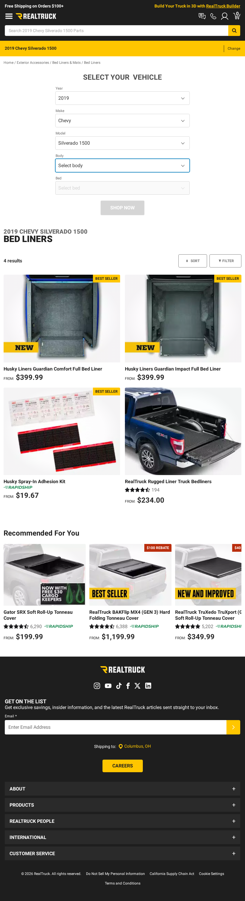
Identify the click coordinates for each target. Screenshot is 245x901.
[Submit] (233, 727)
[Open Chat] (202, 16)
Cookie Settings (211, 874)
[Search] (234, 30)
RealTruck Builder (223, 6)
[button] (122, 789)
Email (11, 716)
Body (60, 156)
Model (60, 133)
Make (60, 111)
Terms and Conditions (122, 883)
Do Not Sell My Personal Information (115, 874)
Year (59, 88)
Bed (59, 178)
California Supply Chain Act (172, 874)
